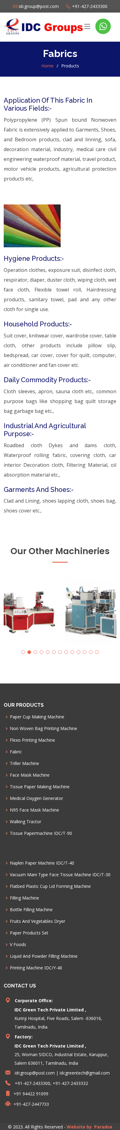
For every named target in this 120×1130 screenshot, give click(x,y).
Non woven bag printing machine (43, 728)
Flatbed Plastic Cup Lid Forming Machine (50, 886)
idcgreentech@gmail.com (85, 1073)
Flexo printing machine (32, 740)
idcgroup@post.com (35, 1073)
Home (47, 66)
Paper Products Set (29, 933)
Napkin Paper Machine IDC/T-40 (42, 863)
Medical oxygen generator (36, 798)
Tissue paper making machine (40, 787)
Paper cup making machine (37, 717)
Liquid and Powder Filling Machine (44, 956)
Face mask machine (30, 775)
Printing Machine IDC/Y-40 (36, 968)
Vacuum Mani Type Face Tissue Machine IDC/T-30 (60, 875)
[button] (23, 652)
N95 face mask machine (34, 810)
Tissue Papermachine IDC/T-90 (41, 833)
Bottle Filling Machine (31, 909)
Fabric (16, 752)
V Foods (18, 944)
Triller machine (24, 763)
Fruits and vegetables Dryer (37, 921)
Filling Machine (24, 898)
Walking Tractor (25, 822)
